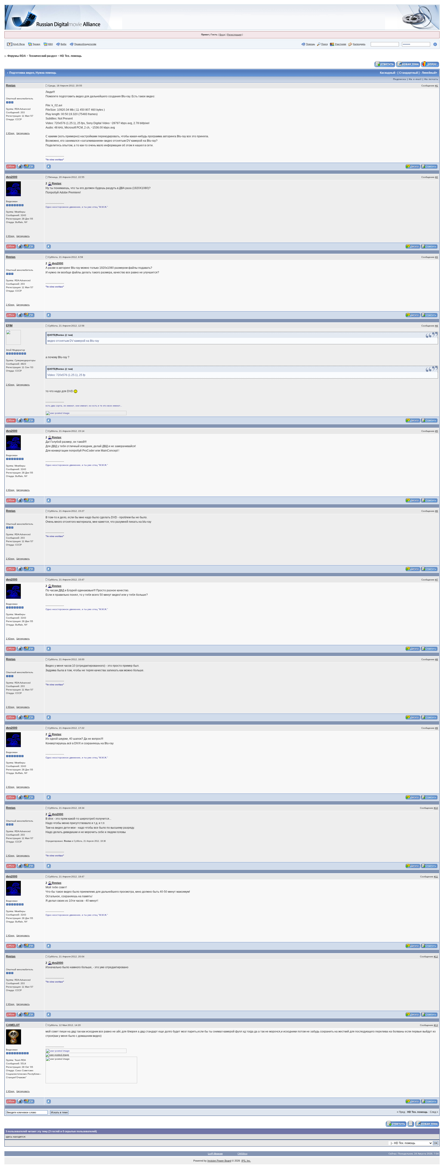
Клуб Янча (19, 44)
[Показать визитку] (19, 166)
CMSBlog (242, 1153)
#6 (436, 511)
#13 (436, 1025)
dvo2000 (11, 177)
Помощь (310, 44)
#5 (436, 431)
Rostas (10, 85)
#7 (436, 579)
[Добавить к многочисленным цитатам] (413, 166)
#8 (436, 659)
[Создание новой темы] (408, 63)
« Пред (401, 1112)
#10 (436, 808)
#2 (436, 177)
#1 (436, 85)
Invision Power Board (219, 1160)
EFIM (9, 325)
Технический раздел (43, 56)
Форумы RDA (16, 56)
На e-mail (415, 79)
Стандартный (408, 72)
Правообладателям (85, 44)
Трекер (36, 44)
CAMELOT (13, 1025)
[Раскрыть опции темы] (411, 1123)
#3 (436, 257)
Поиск (324, 44)
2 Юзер (10, 133)
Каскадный (387, 72)
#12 (436, 956)
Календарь (359, 44)
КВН (50, 44)
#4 (436, 325)
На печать (431, 79)
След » (434, 1112)
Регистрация (234, 34)
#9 (436, 728)
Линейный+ (429, 72)
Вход (222, 34)
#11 (436, 876)
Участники (340, 44)
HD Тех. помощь (71, 56)
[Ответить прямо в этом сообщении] (429, 166)
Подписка (399, 79)
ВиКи (63, 44)
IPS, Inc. (246, 1160)
